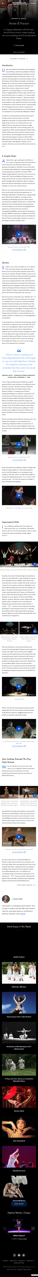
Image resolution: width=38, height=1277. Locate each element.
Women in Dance (19, 18)
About (5, 1261)
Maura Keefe (20, 45)
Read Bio (22, 914)
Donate (22, 1261)
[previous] (5, 1228)
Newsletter (19, 1263)
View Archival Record (17, 249)
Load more (19, 1204)
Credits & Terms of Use (24, 1269)
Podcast (30, 1261)
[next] (33, 1228)
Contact (13, 1261)
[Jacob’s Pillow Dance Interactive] (19, 3)
